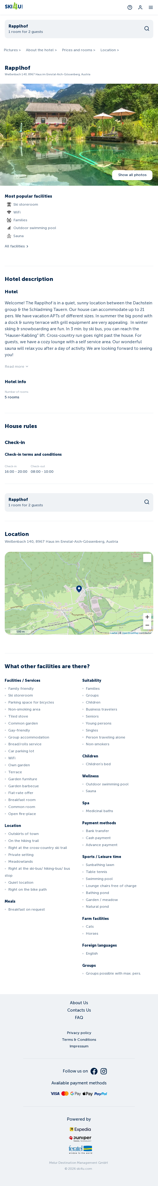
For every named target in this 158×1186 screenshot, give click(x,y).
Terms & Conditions (79, 1040)
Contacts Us (79, 1010)
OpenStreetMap (130, 633)
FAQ (79, 1017)
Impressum (79, 1046)
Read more (14, 366)
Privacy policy (79, 1033)
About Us (79, 1003)
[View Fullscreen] (147, 558)
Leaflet (113, 633)
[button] (147, 617)
